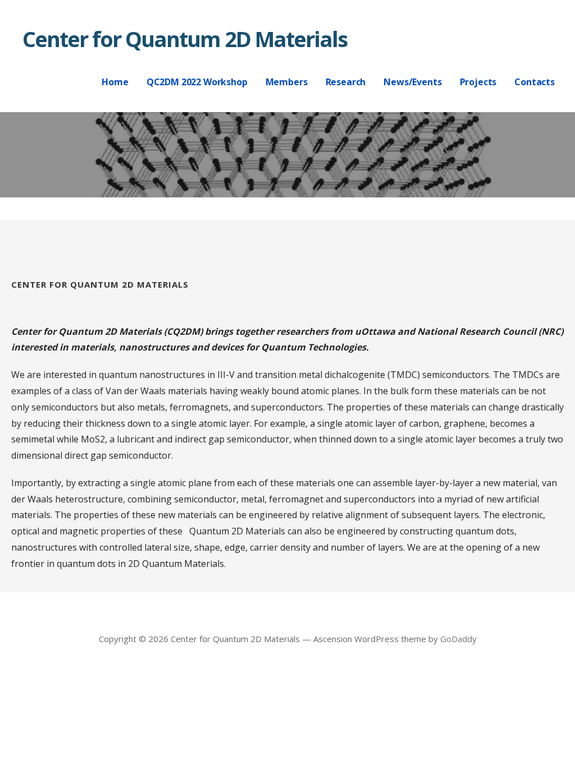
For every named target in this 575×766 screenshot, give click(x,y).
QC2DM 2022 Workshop (197, 82)
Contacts (534, 82)
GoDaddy (458, 638)
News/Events (412, 82)
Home (115, 82)
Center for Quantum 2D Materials (184, 38)
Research (346, 82)
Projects (478, 82)
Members (287, 82)
